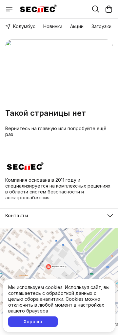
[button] (59, 216)
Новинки (52, 26)
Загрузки (101, 26)
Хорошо (33, 321)
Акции (77, 26)
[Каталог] (9, 9)
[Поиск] (96, 9)
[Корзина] (109, 9)
